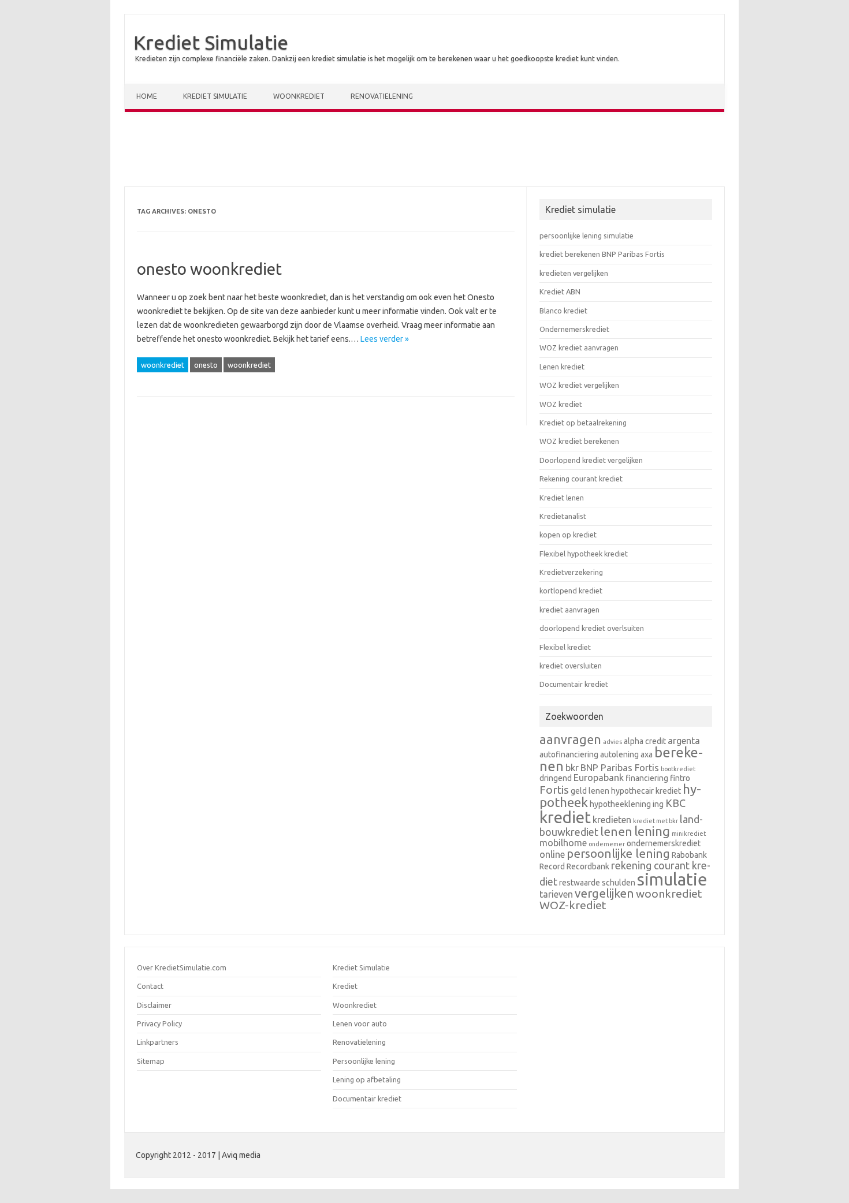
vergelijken (604, 893)
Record (552, 866)
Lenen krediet (561, 367)
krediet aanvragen (569, 610)
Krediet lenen (561, 498)
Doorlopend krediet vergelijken (591, 460)
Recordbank (588, 866)
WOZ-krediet (572, 905)
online (552, 854)
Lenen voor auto (360, 1023)
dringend (555, 778)
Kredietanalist (562, 516)
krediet (565, 817)
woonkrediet (162, 365)
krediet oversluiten (570, 666)
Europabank (599, 777)
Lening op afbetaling (367, 1079)
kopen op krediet (568, 534)
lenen (616, 831)
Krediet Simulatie (210, 42)
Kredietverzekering (571, 572)
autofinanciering (568, 754)
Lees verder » (384, 338)
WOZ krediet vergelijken (579, 385)
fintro (680, 778)
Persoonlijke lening (364, 1061)
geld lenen (590, 790)
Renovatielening (382, 96)
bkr (572, 768)
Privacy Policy (159, 1023)
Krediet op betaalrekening (583, 423)
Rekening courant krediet (581, 479)
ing (658, 804)
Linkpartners (157, 1042)
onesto (206, 365)
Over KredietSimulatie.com (181, 967)
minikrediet (689, 833)
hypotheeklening (620, 804)
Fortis (554, 789)
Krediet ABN (559, 291)
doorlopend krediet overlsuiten (591, 628)
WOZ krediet (560, 404)
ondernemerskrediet (664, 843)
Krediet (345, 986)
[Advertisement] (424, 152)
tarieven (556, 894)
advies (612, 741)
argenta (684, 740)
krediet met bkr (655, 820)
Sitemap (151, 1061)
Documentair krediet (573, 684)
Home (146, 96)
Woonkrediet (299, 96)
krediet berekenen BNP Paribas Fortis (602, 254)
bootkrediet (678, 768)
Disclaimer (154, 1005)
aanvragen (570, 739)
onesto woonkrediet (209, 269)
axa (647, 754)
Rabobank (689, 855)
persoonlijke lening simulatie (586, 235)
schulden (618, 882)
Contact (150, 986)
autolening (619, 754)
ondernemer (607, 843)
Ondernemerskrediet (574, 329)
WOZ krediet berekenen (579, 441)
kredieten (612, 820)
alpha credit (645, 741)
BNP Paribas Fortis (619, 768)
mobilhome (563, 843)
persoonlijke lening (618, 853)
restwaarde (579, 882)
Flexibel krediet (565, 647)
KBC (675, 803)
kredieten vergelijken (573, 273)
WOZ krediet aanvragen (579, 347)
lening (652, 831)
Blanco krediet (563, 311)
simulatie (672, 879)
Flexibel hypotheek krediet (583, 554)
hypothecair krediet (646, 790)
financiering (646, 778)
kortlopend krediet (570, 590)
